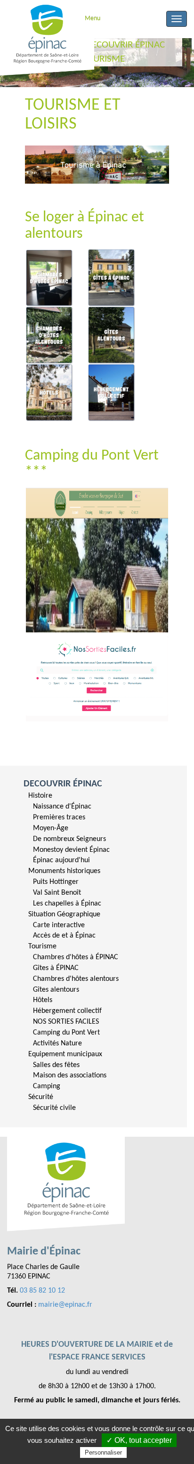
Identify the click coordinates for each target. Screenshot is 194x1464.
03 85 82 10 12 (42, 1290)
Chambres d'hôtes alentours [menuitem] (76, 979)
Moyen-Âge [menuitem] (50, 828)
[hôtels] (49, 392)
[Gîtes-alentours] (111, 335)
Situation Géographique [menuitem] (64, 914)
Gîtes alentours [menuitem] (56, 990)
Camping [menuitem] (46, 1086)
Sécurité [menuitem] (40, 1097)
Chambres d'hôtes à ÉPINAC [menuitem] (75, 957)
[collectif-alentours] (111, 392)
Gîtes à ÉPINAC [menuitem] (56, 968)
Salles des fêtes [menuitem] (56, 1065)
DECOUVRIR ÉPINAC (63, 784)
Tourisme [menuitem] (42, 946)
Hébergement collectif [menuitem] (67, 1011)
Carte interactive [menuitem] (59, 925)
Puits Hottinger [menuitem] (56, 882)
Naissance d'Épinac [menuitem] (62, 806)
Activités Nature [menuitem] (57, 1043)
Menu (92, 18)
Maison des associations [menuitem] (69, 1075)
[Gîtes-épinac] (111, 278)
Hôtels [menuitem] (42, 1000)
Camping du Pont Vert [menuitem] (66, 1032)
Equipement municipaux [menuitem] (65, 1054)
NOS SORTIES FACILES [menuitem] (66, 1022)
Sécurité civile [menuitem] (54, 1108)
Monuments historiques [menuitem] (64, 871)
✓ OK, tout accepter (139, 1440)
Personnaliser (103, 1452)
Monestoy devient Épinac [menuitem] (71, 850)
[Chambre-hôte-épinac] (49, 278)
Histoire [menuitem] (40, 796)
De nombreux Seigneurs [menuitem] (69, 839)
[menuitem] (93, 828)
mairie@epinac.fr (65, 1305)
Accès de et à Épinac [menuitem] (64, 935)
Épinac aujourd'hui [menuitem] (61, 860)
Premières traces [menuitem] (59, 817)
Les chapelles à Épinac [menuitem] (67, 903)
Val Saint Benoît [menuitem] (57, 893)
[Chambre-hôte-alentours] (49, 335)
